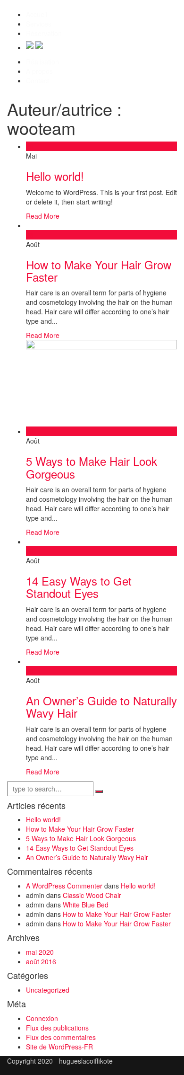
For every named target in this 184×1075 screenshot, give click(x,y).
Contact (37, 80)
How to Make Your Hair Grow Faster (98, 270)
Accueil (36, 14)
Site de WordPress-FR (59, 1046)
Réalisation (42, 61)
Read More (42, 216)
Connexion (42, 1018)
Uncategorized (47, 990)
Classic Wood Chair (92, 895)
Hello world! (55, 176)
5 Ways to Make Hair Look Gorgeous (91, 467)
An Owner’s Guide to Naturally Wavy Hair (101, 706)
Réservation (44, 33)
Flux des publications (57, 1027)
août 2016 (41, 961)
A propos (39, 71)
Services (38, 23)
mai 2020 (40, 952)
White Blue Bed (86, 904)
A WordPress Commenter (64, 885)
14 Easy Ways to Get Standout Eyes (79, 586)
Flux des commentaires (61, 1037)
